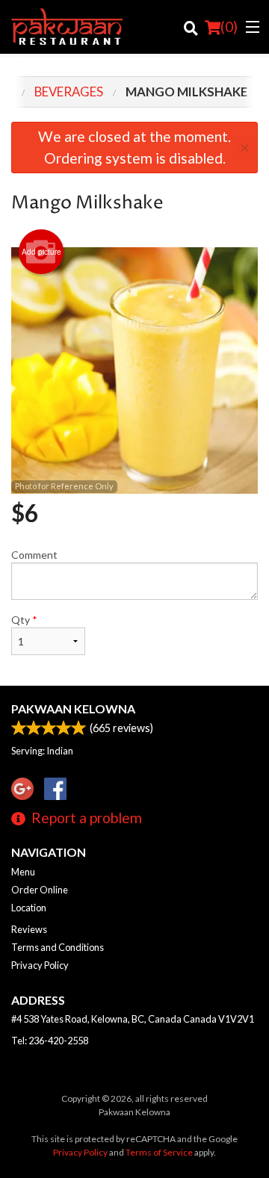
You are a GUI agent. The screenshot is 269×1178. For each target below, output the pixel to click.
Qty (24, 619)
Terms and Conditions (57, 947)
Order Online (39, 890)
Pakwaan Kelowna (73, 708)
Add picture (41, 252)
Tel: (49, 1041)
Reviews (29, 929)
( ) (229, 26)
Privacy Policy (40, 965)
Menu (23, 872)
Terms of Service (159, 1152)
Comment (34, 554)
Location (28, 908)
